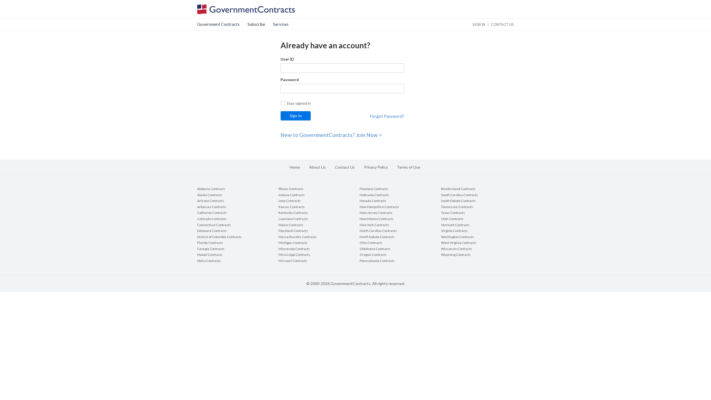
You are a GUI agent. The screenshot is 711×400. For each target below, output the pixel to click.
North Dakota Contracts (377, 237)
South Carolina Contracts (459, 195)
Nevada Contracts (373, 201)
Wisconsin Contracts (456, 249)
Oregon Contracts (373, 254)
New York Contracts (374, 225)
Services (281, 24)
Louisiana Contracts (293, 219)
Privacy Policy (376, 167)
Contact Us (345, 167)
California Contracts (212, 213)
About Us (317, 167)
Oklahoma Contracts (375, 249)
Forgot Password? (387, 116)
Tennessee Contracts (457, 207)
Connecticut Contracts (214, 225)
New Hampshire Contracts (379, 207)
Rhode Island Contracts (458, 189)
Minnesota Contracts (294, 249)
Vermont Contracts (455, 225)
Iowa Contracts (290, 201)
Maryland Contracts (293, 231)
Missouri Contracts (293, 261)
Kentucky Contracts (293, 213)
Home (295, 167)
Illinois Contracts (291, 189)
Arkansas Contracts (211, 207)
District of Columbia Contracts (219, 237)
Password (290, 79)
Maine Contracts (291, 225)
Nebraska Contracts (374, 195)
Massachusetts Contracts (298, 237)
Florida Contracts (210, 243)
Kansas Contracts (292, 207)
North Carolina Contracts (378, 231)
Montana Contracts (374, 189)
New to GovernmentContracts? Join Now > (331, 135)
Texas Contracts (453, 213)
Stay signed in (299, 103)
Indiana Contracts (292, 195)
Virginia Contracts (454, 231)
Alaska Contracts (209, 195)
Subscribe (256, 24)
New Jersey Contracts (376, 213)
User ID (287, 59)
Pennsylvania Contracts (377, 261)
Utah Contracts (452, 219)
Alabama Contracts (211, 189)
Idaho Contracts (209, 261)
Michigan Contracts (293, 243)
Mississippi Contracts (294, 254)
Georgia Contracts (210, 249)
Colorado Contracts (211, 219)
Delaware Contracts (212, 231)
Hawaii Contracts (209, 254)
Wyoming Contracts (456, 254)
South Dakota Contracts (458, 201)
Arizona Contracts (210, 201)
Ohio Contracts (371, 243)
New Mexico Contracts (377, 219)
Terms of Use (408, 167)
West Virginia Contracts (458, 243)
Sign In (478, 24)
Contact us (502, 24)
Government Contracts (218, 24)
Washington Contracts (457, 237)
